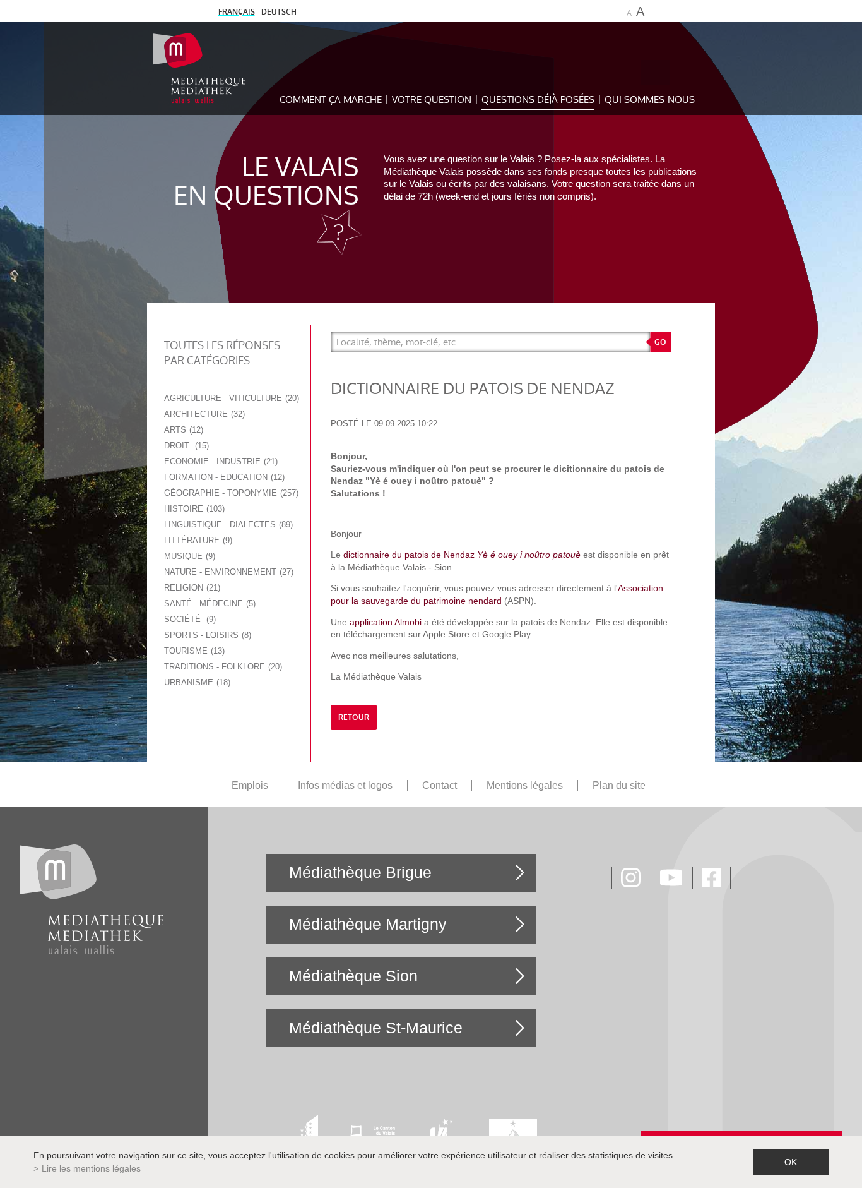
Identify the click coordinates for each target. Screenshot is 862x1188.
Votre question (431, 99)
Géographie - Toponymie (230, 493)
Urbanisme (196, 682)
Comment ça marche (331, 99)
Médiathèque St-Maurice (376, 1027)
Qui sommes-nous (650, 99)
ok (790, 1162)
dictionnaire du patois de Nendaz (410, 554)
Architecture (203, 414)
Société (188, 619)
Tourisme (193, 651)
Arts (182, 430)
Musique (188, 556)
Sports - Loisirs (206, 635)
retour (353, 717)
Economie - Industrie (219, 461)
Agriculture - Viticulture (230, 398)
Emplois (250, 785)
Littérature (197, 540)
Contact (439, 785)
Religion (191, 587)
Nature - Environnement (227, 572)
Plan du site (619, 785)
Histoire (193, 508)
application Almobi (386, 622)
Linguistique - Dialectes (227, 524)
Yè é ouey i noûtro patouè (529, 554)
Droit (185, 445)
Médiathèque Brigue (360, 872)
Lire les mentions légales (91, 1168)
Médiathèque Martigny (368, 924)
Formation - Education (223, 477)
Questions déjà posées (537, 99)
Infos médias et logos (345, 785)
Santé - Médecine (208, 603)
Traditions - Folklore (222, 666)
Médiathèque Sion (353, 976)
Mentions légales (525, 785)
